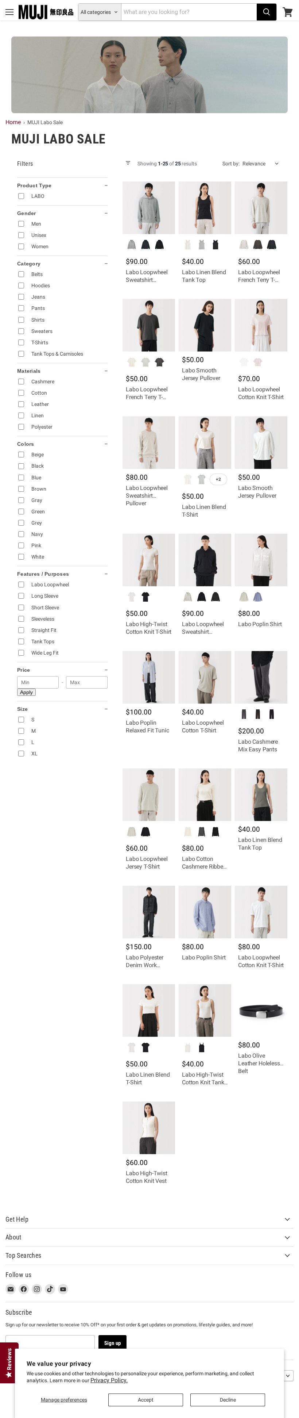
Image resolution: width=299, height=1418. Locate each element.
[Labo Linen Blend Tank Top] (205, 207)
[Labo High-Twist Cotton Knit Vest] (148, 1127)
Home (13, 122)
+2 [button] (218, 479)
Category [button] (28, 263)
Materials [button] (29, 370)
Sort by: (231, 163)
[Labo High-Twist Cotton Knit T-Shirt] (148, 560)
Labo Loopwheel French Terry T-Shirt (259, 280)
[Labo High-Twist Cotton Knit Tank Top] (205, 1010)
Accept (146, 1400)
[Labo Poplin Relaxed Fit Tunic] (148, 677)
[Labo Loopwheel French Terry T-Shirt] (261, 207)
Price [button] (23, 669)
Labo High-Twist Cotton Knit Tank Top (203, 1082)
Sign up (112, 1343)
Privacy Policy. (109, 1380)
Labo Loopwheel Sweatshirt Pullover (147, 495)
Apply (26, 692)
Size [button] (22, 709)
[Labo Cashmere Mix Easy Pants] (261, 677)
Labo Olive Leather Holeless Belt (259, 1063)
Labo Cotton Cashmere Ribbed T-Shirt (204, 866)
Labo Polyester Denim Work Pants (144, 965)
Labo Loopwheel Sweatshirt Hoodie (147, 280)
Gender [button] (26, 213)
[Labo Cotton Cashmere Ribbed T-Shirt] (205, 794)
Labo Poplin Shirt (260, 624)
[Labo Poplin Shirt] (261, 560)
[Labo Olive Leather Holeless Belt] (261, 1010)
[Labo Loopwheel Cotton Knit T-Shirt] (261, 325)
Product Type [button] (34, 185)
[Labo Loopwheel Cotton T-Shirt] (205, 677)
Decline (228, 1400)
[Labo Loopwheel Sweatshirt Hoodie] (148, 207)
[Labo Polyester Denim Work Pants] (148, 912)
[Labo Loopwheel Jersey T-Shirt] (148, 794)
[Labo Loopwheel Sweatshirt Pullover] (148, 442)
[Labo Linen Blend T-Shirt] (205, 442)
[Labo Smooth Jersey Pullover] (205, 325)
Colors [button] (25, 444)
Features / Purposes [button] (43, 573)
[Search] (266, 12)
